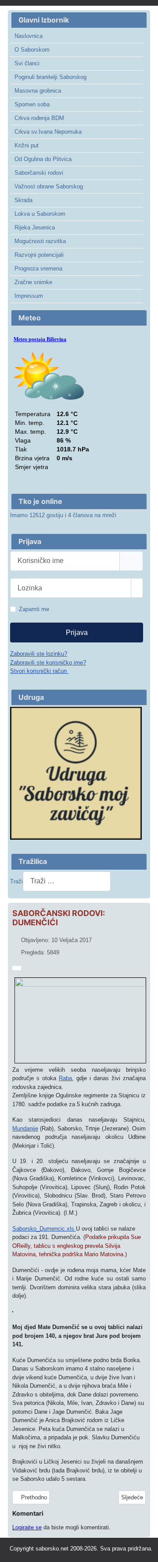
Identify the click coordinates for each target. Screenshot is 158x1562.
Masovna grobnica (37, 90)
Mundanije (25, 1128)
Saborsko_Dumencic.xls (44, 1228)
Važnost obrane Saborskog (48, 186)
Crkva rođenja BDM (39, 118)
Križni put (26, 145)
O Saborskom (32, 49)
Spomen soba (32, 104)
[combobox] (67, 881)
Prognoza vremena (38, 268)
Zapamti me (34, 609)
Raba (65, 1078)
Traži (16, 881)
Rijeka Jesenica (34, 227)
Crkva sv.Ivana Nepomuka (48, 131)
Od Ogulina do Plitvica (43, 159)
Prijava (77, 632)
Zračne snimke (33, 282)
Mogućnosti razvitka (40, 241)
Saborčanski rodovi (38, 172)
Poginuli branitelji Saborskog (50, 77)
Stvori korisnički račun (39, 671)
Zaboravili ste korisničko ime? (48, 662)
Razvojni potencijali (39, 255)
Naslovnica (28, 36)
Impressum (28, 296)
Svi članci (27, 63)
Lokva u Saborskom (39, 213)
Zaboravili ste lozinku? (38, 653)
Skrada (23, 200)
